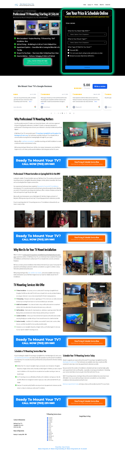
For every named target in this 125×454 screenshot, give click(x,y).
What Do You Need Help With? (79, 31)
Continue (87, 67)
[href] (87, 189)
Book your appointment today (71, 384)
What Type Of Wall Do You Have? (80, 47)
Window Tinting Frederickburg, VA (58, 448)
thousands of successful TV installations (47, 186)
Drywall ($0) (74, 50)
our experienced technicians (21, 358)
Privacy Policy (58, 447)
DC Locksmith (84, 448)
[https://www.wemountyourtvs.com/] (24, 4)
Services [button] (89, 4)
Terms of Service (66, 447)
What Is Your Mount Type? (77, 39)
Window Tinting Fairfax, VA (44, 448)
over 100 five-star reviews (34, 273)
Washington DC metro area (70, 362)
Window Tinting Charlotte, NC (73, 448)
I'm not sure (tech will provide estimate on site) (86, 53)
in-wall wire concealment (27, 141)
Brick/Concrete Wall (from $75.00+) (82, 56)
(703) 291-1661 (46, 239)
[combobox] (87, 34)
